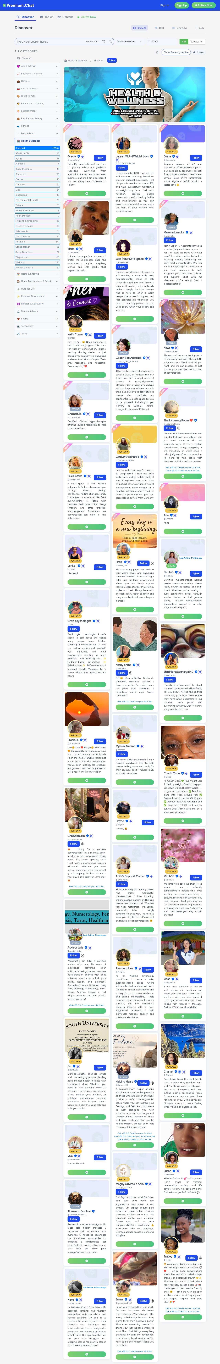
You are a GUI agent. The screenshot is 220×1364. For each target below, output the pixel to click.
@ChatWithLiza (75, 839)
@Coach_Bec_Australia (127, 361)
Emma (120, 1299)
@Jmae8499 (122, 262)
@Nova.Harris (74, 1303)
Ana (166, 515)
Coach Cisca (172, 773)
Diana (168, 156)
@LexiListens (74, 479)
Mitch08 (169, 876)
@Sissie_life (121, 565)
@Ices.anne (169, 982)
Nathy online (124, 665)
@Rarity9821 (73, 1069)
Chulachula (75, 414)
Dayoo (120, 821)
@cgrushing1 (74, 160)
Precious (73, 740)
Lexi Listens (75, 476)
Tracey (168, 1256)
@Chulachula (74, 417)
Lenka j (72, 566)
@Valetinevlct (74, 1159)
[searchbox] (167, 41)
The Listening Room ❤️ (179, 420)
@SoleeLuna (169, 160)
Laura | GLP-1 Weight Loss (133, 156)
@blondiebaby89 (124, 1303)
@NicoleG (168, 575)
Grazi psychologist (80, 621)
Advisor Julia (76, 947)
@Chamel (168, 1075)
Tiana (71, 249)
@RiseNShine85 (171, 351)
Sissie (119, 562)
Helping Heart (125, 1081)
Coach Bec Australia (129, 358)
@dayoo (120, 824)
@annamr (168, 518)
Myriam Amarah (126, 746)
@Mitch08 (169, 879)
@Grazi (71, 624)
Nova (71, 1300)
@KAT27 (71, 338)
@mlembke (169, 236)
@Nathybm (121, 668)
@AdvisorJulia (74, 951)
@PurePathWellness (125, 163)
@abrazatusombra (77, 1214)
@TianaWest (73, 252)
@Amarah (120, 749)
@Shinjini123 (169, 675)
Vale (70, 1156)
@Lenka (71, 569)
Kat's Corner (76, 334)
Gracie (72, 156)
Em (70, 1066)
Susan (168, 1171)
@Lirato (167, 1260)
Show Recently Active (176, 52)
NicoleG (169, 572)
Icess (167, 979)
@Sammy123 (122, 1085)
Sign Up (182, 5)
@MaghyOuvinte (124, 1187)
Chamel (169, 1071)
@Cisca (167, 776)
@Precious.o (74, 743)
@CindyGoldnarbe (125, 460)
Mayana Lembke (174, 232)
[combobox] (162, 41)
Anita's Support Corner (131, 876)
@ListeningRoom (172, 424)
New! (167, 348)
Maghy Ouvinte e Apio (130, 1184)
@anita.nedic (122, 879)
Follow (112, 60)
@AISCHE (120, 972)
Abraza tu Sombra (79, 1211)
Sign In (164, 5)
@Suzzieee (169, 1174)
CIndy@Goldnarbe (128, 457)
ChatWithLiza (76, 836)
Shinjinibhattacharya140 (179, 672)
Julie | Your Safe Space (130, 259)
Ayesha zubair (125, 968)
